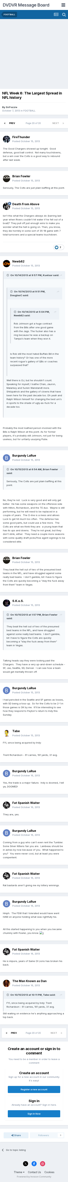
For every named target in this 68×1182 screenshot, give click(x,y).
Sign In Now (34, 1113)
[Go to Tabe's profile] (6, 733)
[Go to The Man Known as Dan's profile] (6, 983)
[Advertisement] (34, 55)
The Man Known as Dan (29, 981)
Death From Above (25, 204)
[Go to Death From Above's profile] (6, 206)
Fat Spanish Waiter (26, 803)
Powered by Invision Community (34, 1176)
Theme (18, 1172)
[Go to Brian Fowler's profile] (6, 178)
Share (17, 1135)
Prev (12, 123)
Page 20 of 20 (34, 123)
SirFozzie (11, 107)
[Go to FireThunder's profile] (6, 139)
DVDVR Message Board (26, 5)
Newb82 (18, 261)
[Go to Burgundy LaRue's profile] (6, 457)
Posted (26, 141)
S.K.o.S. (18, 601)
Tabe (16, 731)
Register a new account (34, 1089)
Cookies (49, 1172)
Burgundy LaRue (24, 455)
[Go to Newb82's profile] (6, 263)
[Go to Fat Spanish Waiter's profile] (6, 805)
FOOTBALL (29, 110)
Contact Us (34, 1172)
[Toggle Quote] (8, 275)
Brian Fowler (21, 176)
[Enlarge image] (42, 932)
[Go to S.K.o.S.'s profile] (6, 603)
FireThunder (21, 137)
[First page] (4, 123)
